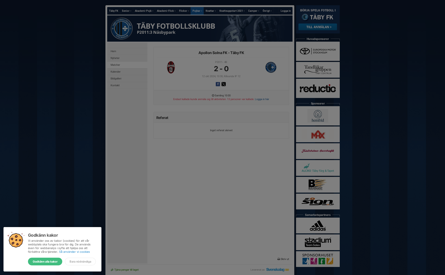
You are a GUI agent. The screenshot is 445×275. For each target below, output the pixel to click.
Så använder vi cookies (74, 251)
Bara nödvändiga (80, 261)
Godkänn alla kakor (45, 261)
